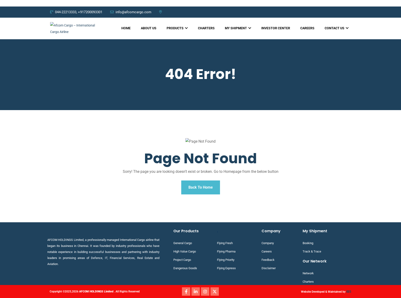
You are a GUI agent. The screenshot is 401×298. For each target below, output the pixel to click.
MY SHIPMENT (236, 28)
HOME (126, 28)
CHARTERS (206, 28)
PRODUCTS (175, 28)
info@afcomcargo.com (134, 12)
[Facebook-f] (186, 291)
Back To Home (200, 187)
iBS (348, 291)
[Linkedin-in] (195, 291)
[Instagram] (205, 291)
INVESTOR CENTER (275, 28)
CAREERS (307, 28)
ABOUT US (148, 28)
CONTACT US (335, 28)
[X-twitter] (214, 291)
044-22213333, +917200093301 (78, 12)
